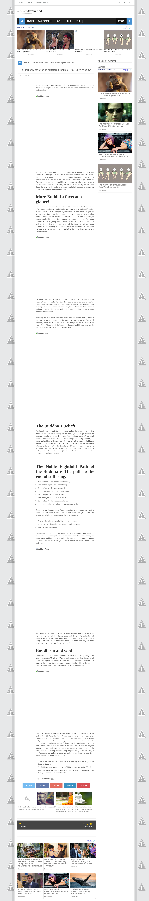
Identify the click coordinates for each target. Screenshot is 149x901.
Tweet (30, 785)
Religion (30, 21)
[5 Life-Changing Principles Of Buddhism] (46, 798)
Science (68, 21)
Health (58, 21)
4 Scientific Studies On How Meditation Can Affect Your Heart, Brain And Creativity (64, 809)
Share (43, 785)
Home (21, 3)
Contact (29, 3)
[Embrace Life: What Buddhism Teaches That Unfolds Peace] (27, 798)
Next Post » (89, 827)
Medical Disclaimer (42, 3)
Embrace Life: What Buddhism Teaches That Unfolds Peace (27, 808)
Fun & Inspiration (44, 21)
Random (121, 21)
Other (78, 21)
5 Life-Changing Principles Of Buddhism (46, 808)
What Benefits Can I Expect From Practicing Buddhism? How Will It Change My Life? (83, 809)
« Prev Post (22, 826)
